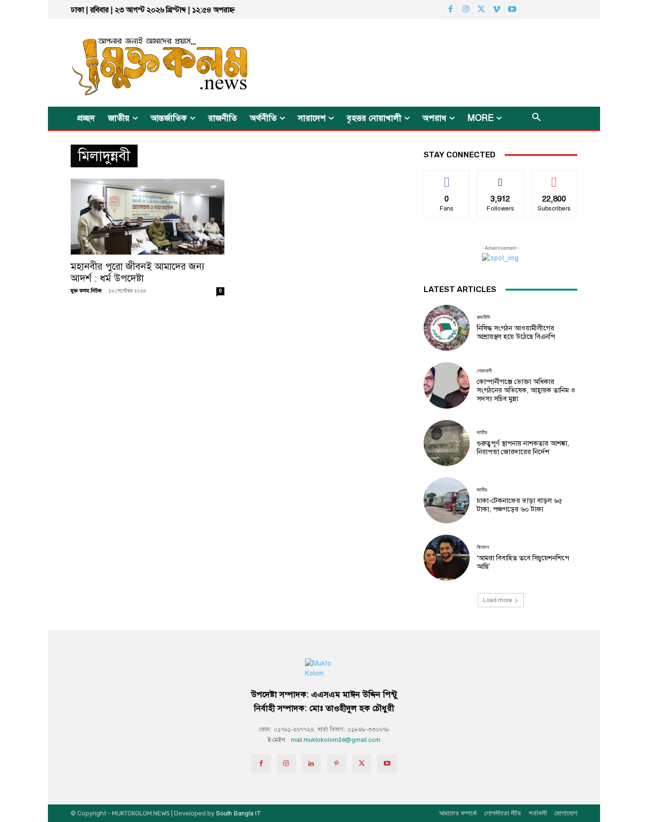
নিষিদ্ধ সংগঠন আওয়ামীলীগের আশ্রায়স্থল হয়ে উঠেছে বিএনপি (516, 332)
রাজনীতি (483, 317)
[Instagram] (465, 9)
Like (447, 177)
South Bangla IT (238, 813)
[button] (536, 118)
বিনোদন (483, 547)
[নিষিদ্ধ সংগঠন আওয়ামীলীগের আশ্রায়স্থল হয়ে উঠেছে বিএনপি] (447, 328)
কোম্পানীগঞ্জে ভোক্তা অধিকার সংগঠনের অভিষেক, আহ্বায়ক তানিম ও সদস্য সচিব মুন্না (526, 390)
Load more (497, 600)
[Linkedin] (311, 763)
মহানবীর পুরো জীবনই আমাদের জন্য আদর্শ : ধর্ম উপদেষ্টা (137, 272)
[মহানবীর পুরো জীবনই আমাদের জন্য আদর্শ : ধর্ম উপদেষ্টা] (147, 217)
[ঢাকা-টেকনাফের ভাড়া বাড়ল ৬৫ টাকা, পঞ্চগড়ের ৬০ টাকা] (447, 500)
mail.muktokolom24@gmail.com (335, 740)
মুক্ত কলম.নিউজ (86, 291)
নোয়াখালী (484, 371)
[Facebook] (450, 9)
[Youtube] (511, 9)
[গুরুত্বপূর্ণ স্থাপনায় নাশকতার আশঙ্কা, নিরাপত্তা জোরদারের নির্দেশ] (447, 443)
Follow (500, 177)
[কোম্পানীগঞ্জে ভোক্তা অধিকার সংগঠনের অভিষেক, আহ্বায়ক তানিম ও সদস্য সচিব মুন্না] (447, 385)
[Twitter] (481, 9)
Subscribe (554, 177)
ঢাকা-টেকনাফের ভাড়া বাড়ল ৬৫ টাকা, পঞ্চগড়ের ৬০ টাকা (519, 504)
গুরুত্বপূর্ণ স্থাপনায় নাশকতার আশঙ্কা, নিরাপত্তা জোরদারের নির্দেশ (523, 447)
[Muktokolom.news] (142, 62)
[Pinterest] (336, 763)
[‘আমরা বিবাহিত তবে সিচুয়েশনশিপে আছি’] (447, 558)
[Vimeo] (496, 9)
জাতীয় (482, 432)
